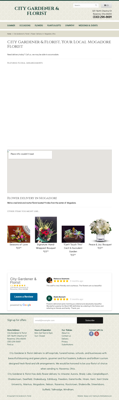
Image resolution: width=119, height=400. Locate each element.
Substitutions (67, 344)
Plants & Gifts (54, 25)
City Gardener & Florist (37, 11)
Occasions (24, 25)
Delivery (65, 338)
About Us (66, 332)
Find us (10, 344)
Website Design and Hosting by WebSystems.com (94, 396)
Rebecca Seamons (61, 279)
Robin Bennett (60, 297)
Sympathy (69, 25)
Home (9, 34)
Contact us (66, 335)
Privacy (65, 341)
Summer (11, 25)
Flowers (39, 25)
